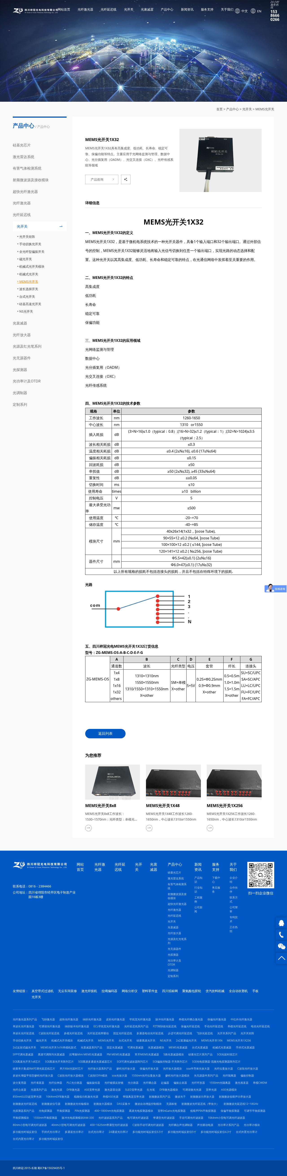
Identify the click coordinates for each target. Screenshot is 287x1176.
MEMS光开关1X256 (239, 1040)
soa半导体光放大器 (198, 1068)
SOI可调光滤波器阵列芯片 (132, 1061)
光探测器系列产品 (23, 1111)
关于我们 (227, 9)
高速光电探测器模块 (141, 1111)
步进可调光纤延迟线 (180, 1033)
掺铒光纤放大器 (125, 1068)
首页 (219, 109)
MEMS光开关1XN (211, 1040)
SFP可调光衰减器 (23, 1054)
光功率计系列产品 (228, 1125)
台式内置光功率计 (23, 1139)
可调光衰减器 (135, 1047)
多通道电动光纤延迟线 (150, 1033)
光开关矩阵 (27, 236)
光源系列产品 (39, 1090)
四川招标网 (170, 991)
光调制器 (20, 392)
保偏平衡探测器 (230, 1111)
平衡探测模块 (21, 1118)
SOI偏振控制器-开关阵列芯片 (170, 1061)
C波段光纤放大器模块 (71, 1075)
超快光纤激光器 (25, 191)
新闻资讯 (187, 9)
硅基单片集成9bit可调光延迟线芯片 (34, 1068)
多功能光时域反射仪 (25, 1132)
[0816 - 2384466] (281, 934)
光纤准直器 (37, 1083)
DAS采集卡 (123, 1104)
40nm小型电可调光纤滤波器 (68, 1125)
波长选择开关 (28, 289)
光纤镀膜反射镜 (113, 1083)
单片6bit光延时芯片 (71, 1068)
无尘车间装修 (67, 991)
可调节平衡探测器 (254, 1111)
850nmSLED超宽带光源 (27, 1097)
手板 (255, 991)
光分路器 (133, 1083)
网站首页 (64, 9)
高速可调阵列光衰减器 (51, 1054)
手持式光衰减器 (245, 1047)
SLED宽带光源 (133, 1090)
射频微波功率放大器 (202, 1097)
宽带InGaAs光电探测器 (172, 1111)
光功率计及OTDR (27, 381)
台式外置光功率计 (246, 1132)
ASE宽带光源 (92, 1090)
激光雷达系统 (23, 156)
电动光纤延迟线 (260, 1026)
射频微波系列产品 (159, 1097)
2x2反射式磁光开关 (24, 1047)
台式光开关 (27, 296)
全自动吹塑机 (238, 991)
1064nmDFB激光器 (58, 1097)
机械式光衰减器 (222, 1047)
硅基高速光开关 (30, 304)
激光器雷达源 (112, 1090)
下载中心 (216, 880)
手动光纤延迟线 (213, 1026)
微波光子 (180, 1097)
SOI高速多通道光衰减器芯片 (95, 1061)
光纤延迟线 (108, 9)
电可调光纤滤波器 (138, 1118)
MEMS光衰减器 (178, 1047)
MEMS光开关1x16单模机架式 (58, 1047)
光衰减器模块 (156, 1047)
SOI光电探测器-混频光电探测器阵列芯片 (216, 1061)
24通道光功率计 (118, 1132)
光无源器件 (22, 357)
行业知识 (198, 890)
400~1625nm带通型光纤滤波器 (109, 1125)
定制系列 (20, 404)
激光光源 (56, 1090)
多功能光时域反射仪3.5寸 (148, 1132)
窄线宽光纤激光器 (140, 1019)
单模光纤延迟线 (237, 1026)
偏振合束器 (180, 1083)
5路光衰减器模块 (173, 1054)
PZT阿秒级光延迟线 (164, 1026)
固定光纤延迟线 (122, 1033)
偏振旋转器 (93, 1083)
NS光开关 (26, 311)
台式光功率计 (96, 1132)
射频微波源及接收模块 (31, 179)
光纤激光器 (85, 9)
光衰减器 (147, 9)
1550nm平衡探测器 (45, 1118)
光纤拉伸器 (55, 1083)
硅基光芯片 (22, 145)
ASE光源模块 (229, 1090)
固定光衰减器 (115, 1047)
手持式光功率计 (50, 1132)
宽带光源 (211, 1090)
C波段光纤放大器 (247, 1068)
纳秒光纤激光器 (92, 1019)
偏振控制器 (247, 1075)
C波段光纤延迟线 (49, 1033)
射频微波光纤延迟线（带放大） (200, 1104)
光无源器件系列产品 (206, 1075)
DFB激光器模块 (168, 1090)
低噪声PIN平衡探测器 (203, 1111)
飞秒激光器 (48, 1019)
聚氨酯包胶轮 (191, 991)
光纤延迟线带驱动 (98, 1033)
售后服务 (216, 890)
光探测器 (20, 369)
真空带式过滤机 (43, 991)
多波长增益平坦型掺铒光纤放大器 (33, 1075)
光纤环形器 (198, 1083)
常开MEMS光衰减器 (147, 1054)
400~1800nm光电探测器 (109, 1111)
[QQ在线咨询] (281, 923)
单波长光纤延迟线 (23, 1033)
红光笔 (151, 1090)
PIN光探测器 (82, 1111)
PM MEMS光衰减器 (118, 1054)
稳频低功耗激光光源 (86, 1097)
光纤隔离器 (229, 1075)
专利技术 (234, 919)
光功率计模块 (252, 1125)
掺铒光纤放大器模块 (177, 1075)
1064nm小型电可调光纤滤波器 (226, 1118)
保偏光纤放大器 (149, 1068)
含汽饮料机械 (215, 991)
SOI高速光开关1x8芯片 (27, 1061)
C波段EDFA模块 (97, 1075)
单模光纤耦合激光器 (191, 1019)
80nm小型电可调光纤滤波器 (30, 1125)
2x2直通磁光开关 (186, 1040)
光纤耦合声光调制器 (180, 1125)
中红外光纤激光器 (241, 1019)
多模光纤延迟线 (73, 1033)
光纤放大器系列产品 (100, 1068)
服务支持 (207, 9)
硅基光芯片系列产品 (200, 1054)
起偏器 (165, 1083)
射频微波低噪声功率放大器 (235, 1097)
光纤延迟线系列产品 (136, 1026)
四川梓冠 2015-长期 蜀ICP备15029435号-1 (39, 1168)
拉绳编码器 (109, 991)
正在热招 (234, 929)
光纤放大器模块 (172, 1068)
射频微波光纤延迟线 (25, 1104)
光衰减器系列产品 (91, 1047)
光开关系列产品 (226, 1033)
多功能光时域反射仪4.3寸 (216, 1132)
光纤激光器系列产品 (25, 1019)
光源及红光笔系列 (27, 346)
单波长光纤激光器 (23, 1026)
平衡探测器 (63, 1111)
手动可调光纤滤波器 (191, 1118)
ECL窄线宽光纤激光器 (106, 1026)
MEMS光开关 (264, 109)
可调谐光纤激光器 (49, 1026)
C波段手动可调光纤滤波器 (148, 1125)
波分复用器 (19, 1083)
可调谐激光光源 (192, 1090)
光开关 (128, 9)
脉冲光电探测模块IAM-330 (78, 1118)
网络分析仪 (129, 991)
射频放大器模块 (102, 1104)
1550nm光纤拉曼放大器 (146, 1075)
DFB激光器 (73, 1090)
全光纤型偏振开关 (31, 251)
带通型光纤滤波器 (164, 1118)
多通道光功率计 (74, 1132)
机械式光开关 (28, 274)
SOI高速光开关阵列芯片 (59, 1061)
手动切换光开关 (30, 244)
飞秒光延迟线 (205, 1033)
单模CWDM (260, 1083)
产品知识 (198, 880)
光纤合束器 (19, 1090)
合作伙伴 (234, 890)
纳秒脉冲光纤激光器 (77, 1026)
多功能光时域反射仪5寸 (182, 1132)
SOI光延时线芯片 (227, 1054)
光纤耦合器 (150, 1083)
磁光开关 (25, 259)
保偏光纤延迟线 (190, 1026)
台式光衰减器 (200, 1047)
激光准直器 (241, 1083)
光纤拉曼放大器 (223, 1068)
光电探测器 (45, 1111)
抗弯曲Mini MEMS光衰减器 (85, 1054)
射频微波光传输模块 (77, 1104)
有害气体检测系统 (27, 168)
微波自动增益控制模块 (148, 1104)
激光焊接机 (89, 991)
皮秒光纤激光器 (115, 1019)
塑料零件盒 (150, 991)
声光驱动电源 (205, 1125)
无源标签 (171, 1104)
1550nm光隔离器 (219, 1083)
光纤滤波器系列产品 (110, 1118)
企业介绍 (234, 880)
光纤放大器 (22, 334)
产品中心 (167, 9)
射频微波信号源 (50, 1104)
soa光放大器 (119, 1075)
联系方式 (234, 899)
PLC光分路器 (74, 1083)
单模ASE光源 (110, 1097)
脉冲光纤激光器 (164, 1019)
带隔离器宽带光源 (133, 1097)
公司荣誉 (234, 909)
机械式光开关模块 (31, 266)
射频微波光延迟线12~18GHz (241, 1104)
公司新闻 (198, 909)
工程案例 (198, 899)
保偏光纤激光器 (216, 1019)
